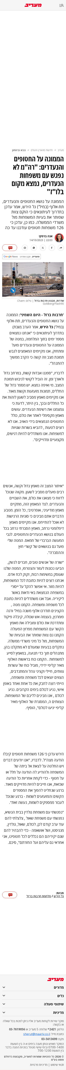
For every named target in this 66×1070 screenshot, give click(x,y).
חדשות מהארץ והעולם (42, 150)
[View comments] (9, 247)
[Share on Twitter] (43, 248)
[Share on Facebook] (52, 248)
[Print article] (25, 248)
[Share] (61, 248)
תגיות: (60, 893)
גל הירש (59, 896)
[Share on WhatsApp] (34, 248)
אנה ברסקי (45, 236)
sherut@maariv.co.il (36, 1034)
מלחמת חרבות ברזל (38, 896)
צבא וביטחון (19, 150)
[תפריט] (62, 5)
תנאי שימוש (57, 1065)
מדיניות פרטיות (38, 1065)
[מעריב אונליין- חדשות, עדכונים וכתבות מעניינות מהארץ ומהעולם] (33, 5)
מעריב (61, 150)
